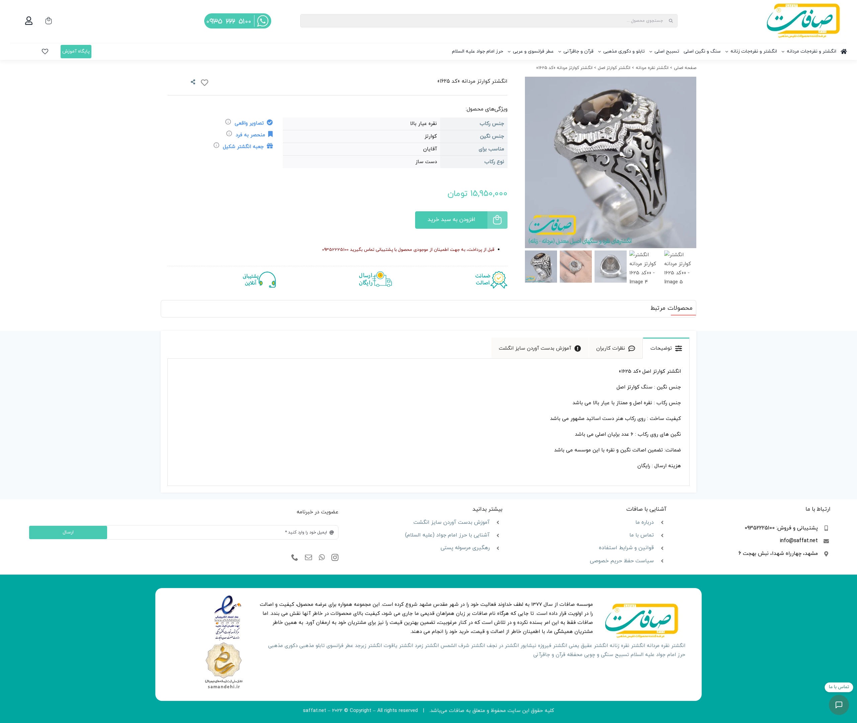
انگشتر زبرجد (368, 645)
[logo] (228, 597)
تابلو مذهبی (312, 645)
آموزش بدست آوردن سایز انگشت (451, 522)
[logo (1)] (224, 643)
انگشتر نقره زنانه (627, 645)
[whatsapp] (322, 557)
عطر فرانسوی (339, 645)
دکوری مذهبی (283, 645)
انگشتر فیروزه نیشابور (544, 645)
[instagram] (334, 557)
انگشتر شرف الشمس (463, 645)
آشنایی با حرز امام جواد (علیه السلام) (447, 535)
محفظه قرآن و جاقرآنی (557, 654)
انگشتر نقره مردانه (666, 645)
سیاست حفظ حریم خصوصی (622, 561)
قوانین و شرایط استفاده (626, 548)
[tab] (666, 348)
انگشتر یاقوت (398, 645)
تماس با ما (641, 535)
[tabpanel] (428, 422)
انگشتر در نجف (503, 645)
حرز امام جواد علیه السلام (658, 654)
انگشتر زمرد (427, 645)
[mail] (308, 557)
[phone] (294, 557)
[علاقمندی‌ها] (45, 51)
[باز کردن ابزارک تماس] (839, 705)
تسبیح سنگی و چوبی (606, 654)
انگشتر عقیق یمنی (588, 645)
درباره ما (644, 522)
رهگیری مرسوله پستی (465, 548)
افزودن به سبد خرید (451, 220)
